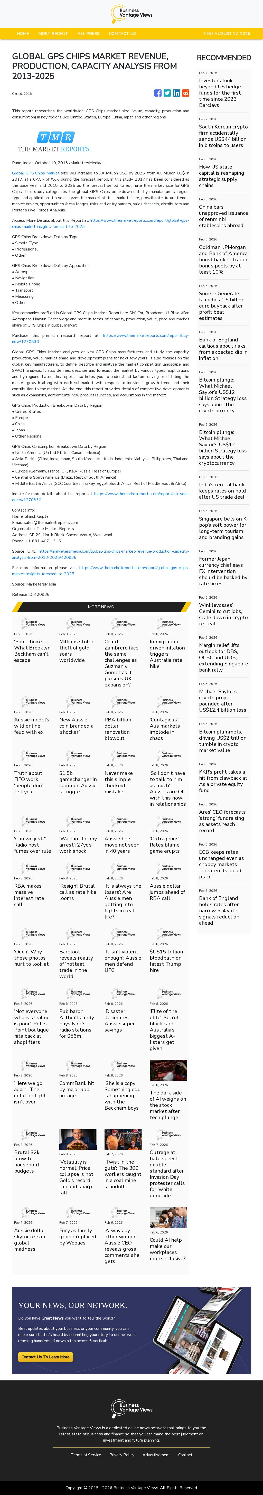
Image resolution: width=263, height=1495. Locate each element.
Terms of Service (86, 1455)
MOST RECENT (53, 33)
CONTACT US (122, 33)
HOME (23, 33)
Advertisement (156, 1455)
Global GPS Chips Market (36, 173)
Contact (185, 1455)
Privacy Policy (121, 1455)
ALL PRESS (89, 33)
